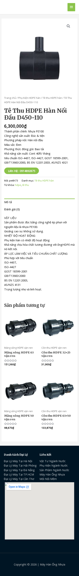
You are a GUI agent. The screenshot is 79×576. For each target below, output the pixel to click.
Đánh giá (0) (12, 209)
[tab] (39, 202)
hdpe (18, 185)
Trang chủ (10, 98)
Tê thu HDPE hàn (52, 98)
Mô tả (8, 202)
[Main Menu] (71, 7)
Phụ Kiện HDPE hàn (29, 98)
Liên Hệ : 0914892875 (21, 171)
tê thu (25, 185)
